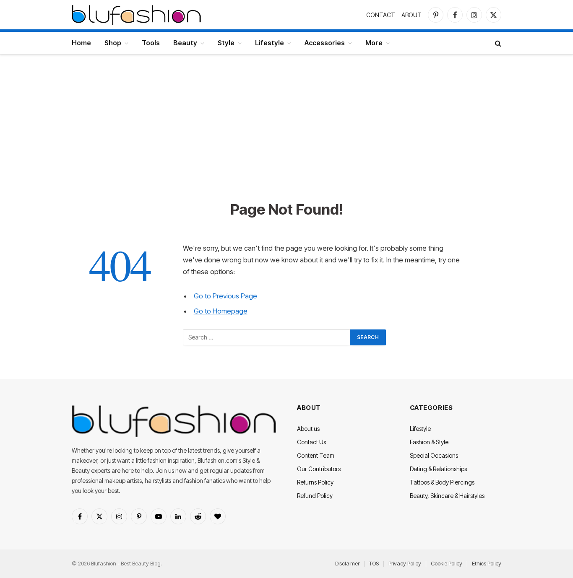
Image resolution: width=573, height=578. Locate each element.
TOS (374, 563)
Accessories (325, 43)
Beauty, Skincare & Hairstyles (447, 495)
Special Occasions (434, 455)
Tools (151, 43)
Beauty (185, 43)
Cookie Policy (446, 563)
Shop (112, 43)
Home (81, 43)
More (374, 43)
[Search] (497, 43)
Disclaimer (347, 563)
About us (308, 428)
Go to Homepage (220, 311)
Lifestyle (269, 43)
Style (226, 43)
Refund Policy (315, 495)
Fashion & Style (429, 442)
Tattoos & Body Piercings (442, 482)
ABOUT (411, 14)
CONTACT (380, 14)
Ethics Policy (486, 563)
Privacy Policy (404, 563)
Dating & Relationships (438, 468)
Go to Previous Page (225, 296)
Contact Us (311, 442)
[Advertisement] (286, 137)
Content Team (315, 455)
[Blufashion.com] (136, 14)
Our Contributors (319, 468)
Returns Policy (315, 482)
